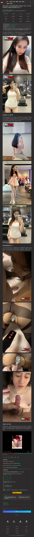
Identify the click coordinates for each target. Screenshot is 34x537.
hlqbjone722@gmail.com (12, 27)
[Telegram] (30, 2)
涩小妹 (3, 11)
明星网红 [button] (17, 1)
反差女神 (6, 9)
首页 (3, 9)
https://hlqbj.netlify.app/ (8, 475)
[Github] (32, 2)
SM (3, 457)
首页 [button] (7, 1)
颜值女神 (10, 9)
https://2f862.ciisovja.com (14, 24)
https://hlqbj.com (13, 26)
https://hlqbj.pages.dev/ (8, 477)
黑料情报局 (15, 535)
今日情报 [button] (10, 1)
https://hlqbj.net (12, 25)
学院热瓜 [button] (23, 1)
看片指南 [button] (8, 3)
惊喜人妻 (12, 457)
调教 (17, 457)
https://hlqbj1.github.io (8, 479)
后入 (8, 457)
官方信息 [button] (11, 3)
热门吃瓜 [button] (13, 1)
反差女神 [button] (20, 1)
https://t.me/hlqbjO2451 (8, 487)
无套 (15, 457)
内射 (6, 457)
